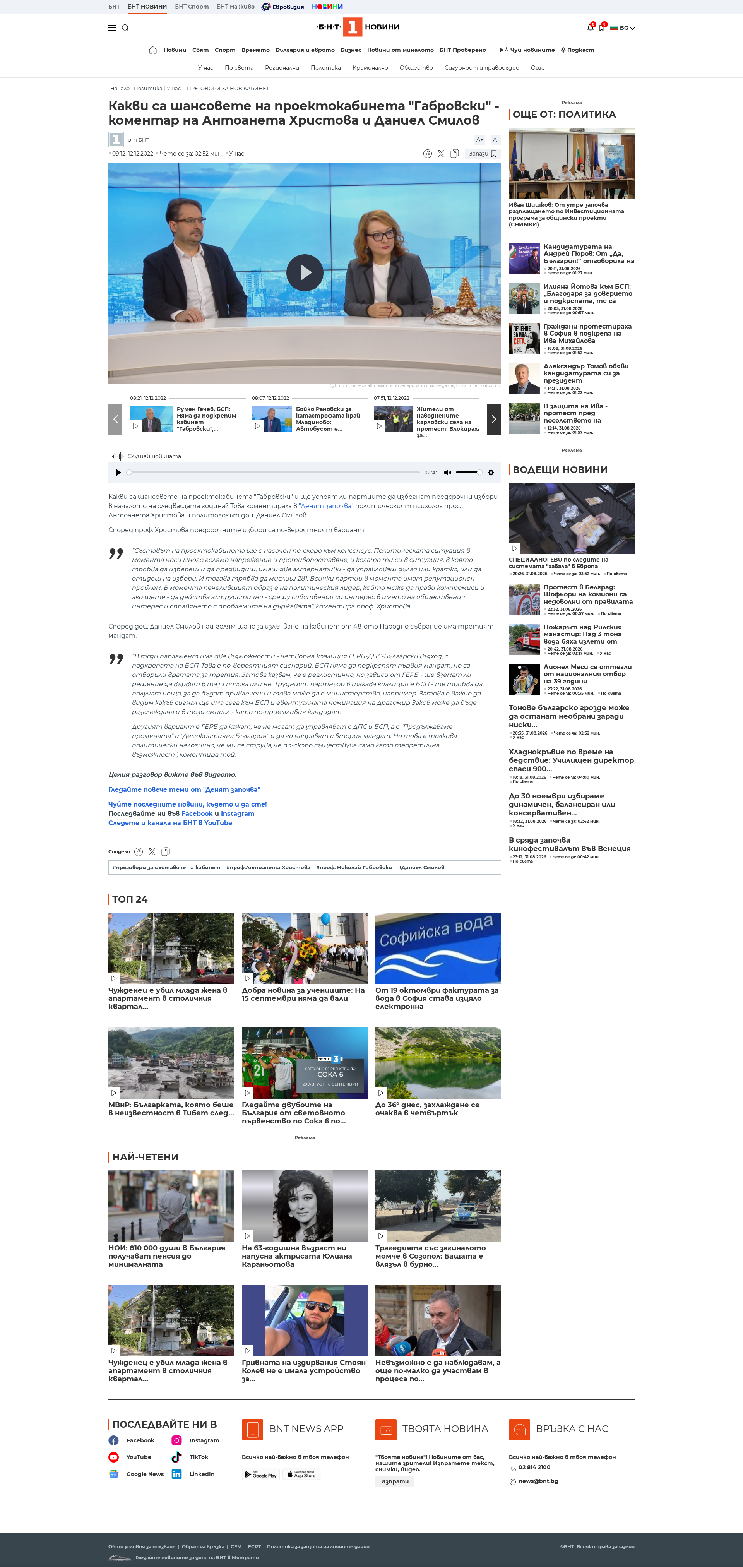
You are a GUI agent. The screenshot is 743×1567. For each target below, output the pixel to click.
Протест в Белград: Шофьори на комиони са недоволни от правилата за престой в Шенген (588, 594)
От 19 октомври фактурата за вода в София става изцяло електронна (437, 998)
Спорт (225, 49)
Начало (120, 88)
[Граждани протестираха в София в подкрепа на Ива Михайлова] (524, 338)
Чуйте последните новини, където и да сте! (187, 804)
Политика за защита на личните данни (318, 1547)
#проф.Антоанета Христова (268, 867)
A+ (479, 139)
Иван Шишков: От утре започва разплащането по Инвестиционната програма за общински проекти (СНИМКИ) (566, 215)
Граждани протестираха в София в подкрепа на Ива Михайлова (588, 333)
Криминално (370, 67)
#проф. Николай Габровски (354, 867)
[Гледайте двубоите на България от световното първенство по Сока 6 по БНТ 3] (305, 1063)
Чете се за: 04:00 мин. (576, 777)
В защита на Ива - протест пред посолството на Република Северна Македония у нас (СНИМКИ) (577, 413)
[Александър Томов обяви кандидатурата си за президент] (524, 378)
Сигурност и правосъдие (482, 67)
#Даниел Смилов (421, 867)
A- (496, 139)
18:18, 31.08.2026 (529, 777)
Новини (175, 49)
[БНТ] (118, 140)
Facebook (197, 813)
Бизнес (351, 49)
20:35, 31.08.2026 (530, 733)
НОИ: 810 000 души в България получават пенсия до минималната (166, 1256)
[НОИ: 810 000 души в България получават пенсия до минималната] (171, 1206)
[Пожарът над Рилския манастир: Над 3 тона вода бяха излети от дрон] (524, 639)
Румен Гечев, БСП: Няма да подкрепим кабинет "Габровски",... (206, 419)
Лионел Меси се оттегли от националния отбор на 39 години (588, 674)
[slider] (273, 472)
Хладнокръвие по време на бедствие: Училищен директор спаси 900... (571, 760)
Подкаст (580, 49)
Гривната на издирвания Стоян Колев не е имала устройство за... (304, 1371)
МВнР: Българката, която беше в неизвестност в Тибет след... (171, 1109)
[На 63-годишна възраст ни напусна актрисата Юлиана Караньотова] (305, 1206)
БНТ (114, 6)
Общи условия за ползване (142, 1547)
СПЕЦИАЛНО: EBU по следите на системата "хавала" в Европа (558, 563)
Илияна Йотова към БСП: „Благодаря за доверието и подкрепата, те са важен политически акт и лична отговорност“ (588, 294)
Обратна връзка (203, 1547)
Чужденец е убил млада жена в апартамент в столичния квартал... (168, 998)
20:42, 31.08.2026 (565, 649)
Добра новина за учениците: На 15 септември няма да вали (303, 994)
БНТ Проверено (463, 49)
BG (625, 27)
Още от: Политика (564, 114)
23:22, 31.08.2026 (565, 689)
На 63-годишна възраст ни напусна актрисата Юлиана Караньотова (297, 1256)
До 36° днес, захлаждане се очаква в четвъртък (427, 1109)
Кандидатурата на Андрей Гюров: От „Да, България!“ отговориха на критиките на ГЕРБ (589, 254)
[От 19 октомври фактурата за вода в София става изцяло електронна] (438, 948)
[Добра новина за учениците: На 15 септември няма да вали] (305, 948)
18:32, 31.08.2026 (529, 821)
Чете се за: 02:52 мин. (577, 733)
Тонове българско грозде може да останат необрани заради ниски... (569, 716)
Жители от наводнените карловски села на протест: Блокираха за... (449, 422)
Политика (326, 67)
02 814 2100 (535, 1467)
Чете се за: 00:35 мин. (571, 693)
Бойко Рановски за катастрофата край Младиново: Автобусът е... (328, 419)
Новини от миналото (400, 49)
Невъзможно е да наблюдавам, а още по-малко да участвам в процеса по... (438, 1371)
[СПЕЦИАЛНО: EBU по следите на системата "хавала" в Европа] (572, 518)
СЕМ (236, 1547)
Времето (255, 49)
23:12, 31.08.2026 (529, 857)
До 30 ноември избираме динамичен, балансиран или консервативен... (562, 804)
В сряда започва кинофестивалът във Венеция (570, 844)
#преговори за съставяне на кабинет (167, 867)
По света (239, 67)
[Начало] (153, 50)
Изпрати (395, 1481)
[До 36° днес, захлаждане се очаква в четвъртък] (438, 1063)
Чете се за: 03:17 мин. (570, 653)
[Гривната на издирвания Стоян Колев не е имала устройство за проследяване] (305, 1320)
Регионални (282, 67)
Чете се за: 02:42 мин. (576, 821)
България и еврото (305, 49)
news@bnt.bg (538, 1481)
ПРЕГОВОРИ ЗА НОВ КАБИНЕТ (228, 88)
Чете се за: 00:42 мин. (576, 857)
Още (538, 67)
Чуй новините (532, 49)
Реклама (305, 1137)
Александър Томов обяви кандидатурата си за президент (586, 373)
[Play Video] (305, 272)
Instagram (238, 813)
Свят (200, 49)
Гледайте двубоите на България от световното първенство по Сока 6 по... (294, 1113)
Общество (416, 67)
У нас (205, 67)
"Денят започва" (326, 506)
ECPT (254, 1547)
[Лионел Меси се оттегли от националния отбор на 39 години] (524, 679)
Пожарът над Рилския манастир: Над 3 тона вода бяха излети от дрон (583, 634)
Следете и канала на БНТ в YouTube (170, 823)
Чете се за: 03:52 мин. (577, 574)
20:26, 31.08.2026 (530, 574)
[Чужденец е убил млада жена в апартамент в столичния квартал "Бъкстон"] (171, 948)
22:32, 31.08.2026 (565, 609)
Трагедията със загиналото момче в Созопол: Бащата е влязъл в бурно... (430, 1256)
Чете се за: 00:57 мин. (571, 613)
